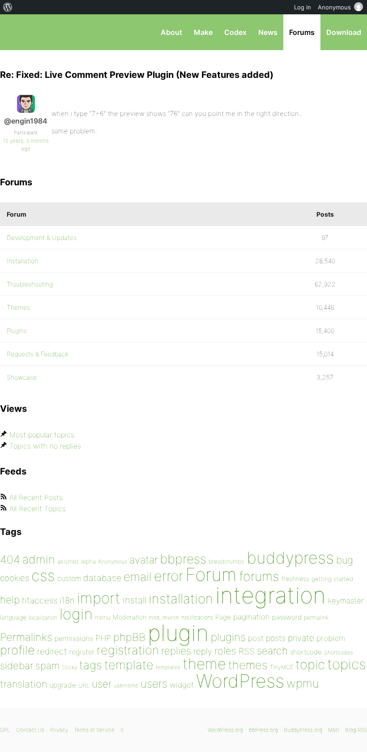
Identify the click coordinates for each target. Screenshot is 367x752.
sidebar (16, 665)
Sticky (69, 667)
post (256, 638)
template (129, 665)
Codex (235, 32)
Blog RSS (356, 729)
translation (23, 684)
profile (17, 650)
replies (176, 651)
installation (181, 598)
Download (343, 32)
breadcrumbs (226, 561)
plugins (228, 637)
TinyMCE (281, 667)
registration (128, 650)
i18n (67, 600)
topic (310, 664)
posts (276, 638)
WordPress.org (225, 729)
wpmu (302, 683)
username (126, 685)
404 (10, 559)
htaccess (39, 600)
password (287, 617)
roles (225, 651)
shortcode (306, 652)
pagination (251, 616)
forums (259, 576)
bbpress (183, 559)
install (134, 600)
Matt (333, 729)
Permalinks (26, 637)
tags (90, 665)
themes (248, 665)
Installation (22, 261)
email (138, 576)
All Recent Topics (37, 508)
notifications (197, 617)
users (154, 683)
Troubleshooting (30, 284)
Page (223, 617)
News (267, 32)
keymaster (345, 600)
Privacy (59, 729)
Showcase (22, 377)
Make (203, 32)
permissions (74, 638)
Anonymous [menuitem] (334, 7)
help (10, 600)
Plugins (17, 330)
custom (69, 578)
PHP (103, 638)
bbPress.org (14, 32)
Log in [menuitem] (302, 7)
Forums (302, 32)
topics (346, 664)
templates (168, 667)
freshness (295, 578)
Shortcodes (338, 652)
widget (182, 684)
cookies (14, 578)
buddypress (290, 558)
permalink (316, 617)
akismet (68, 561)
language (13, 617)
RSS (247, 651)
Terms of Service (94, 729)
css (43, 575)
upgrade (62, 684)
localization (43, 617)
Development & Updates (42, 237)
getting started (332, 578)
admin (38, 559)
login (76, 614)
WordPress (240, 681)
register (81, 651)
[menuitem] (8, 7)
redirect (52, 651)
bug (344, 560)
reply (202, 651)
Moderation (129, 617)
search (272, 651)
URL (84, 685)
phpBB (129, 637)
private (301, 638)
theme (204, 664)
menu (103, 617)
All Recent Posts (36, 497)
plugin (178, 633)
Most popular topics (41, 434)
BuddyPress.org (303, 729)
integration (270, 595)
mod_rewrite (164, 617)
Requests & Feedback (37, 354)
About (171, 32)
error (168, 576)
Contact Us (30, 729)
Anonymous (112, 561)
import (98, 598)
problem (330, 638)
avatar (143, 560)
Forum (211, 574)
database (102, 578)
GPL (5, 729)
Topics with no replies (45, 445)
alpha (88, 561)
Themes (18, 307)
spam (47, 665)
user (101, 684)
